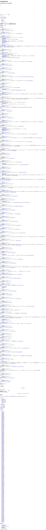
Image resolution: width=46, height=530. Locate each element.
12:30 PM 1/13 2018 (2, 232)
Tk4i (2, 182)
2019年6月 (3, 445)
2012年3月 (3, 506)
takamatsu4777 (3, 239)
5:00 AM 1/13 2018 (4, 89)
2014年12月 (3, 483)
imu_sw (3, 343)
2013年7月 (3, 495)
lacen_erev (3, 54)
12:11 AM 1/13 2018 (4, 40)
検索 (0, 14)
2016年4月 (3, 472)
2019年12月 (3, 441)
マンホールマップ (4, 525)
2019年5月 (3, 446)
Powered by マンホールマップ (3, 529)
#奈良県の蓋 (7, 191)
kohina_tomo (3, 235)
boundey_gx (3, 286)
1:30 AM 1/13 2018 (2, 68)
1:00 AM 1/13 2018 (2, 64)
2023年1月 (3, 415)
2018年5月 (3, 454)
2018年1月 (3, 457)
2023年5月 (3, 412)
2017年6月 (3, 462)
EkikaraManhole (4, 92)
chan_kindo (3, 358)
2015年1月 (3, 482)
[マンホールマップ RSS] (26, 393)
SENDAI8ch (3, 265)
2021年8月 (3, 427)
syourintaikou (3, 227)
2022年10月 (3, 417)
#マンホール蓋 (26, 255)
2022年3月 (3, 422)
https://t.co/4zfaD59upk (7, 381)
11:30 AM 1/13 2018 (2, 205)
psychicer (3, 75)
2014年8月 (3, 486)
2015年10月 (3, 476)
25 (3, 407)
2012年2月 (3, 507)
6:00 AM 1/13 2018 (2, 97)
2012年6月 (3, 504)
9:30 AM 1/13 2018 (2, 144)
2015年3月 (3, 481)
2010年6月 (3, 521)
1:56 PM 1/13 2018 (4, 287)
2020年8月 (3, 435)
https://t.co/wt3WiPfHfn (29, 355)
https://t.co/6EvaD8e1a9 (12, 217)
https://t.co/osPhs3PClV (9, 65)
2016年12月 (3, 466)
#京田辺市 (4, 274)
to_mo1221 (3, 289)
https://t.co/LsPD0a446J (29, 61)
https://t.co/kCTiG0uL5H (25, 164)
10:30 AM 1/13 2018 (2, 171)
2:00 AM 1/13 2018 (2, 72)
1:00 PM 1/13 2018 (2, 258)
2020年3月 (3, 439)
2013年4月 (3, 497)
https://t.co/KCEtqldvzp (9, 302)
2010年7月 (3, 520)
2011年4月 (3, 514)
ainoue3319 (3, 251)
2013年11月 (3, 492)
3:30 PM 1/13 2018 (2, 344)
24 (2, 407)
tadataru (3, 185)
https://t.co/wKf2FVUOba (12, 158)
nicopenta (3, 49)
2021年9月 (3, 426)
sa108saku (3, 136)
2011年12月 (3, 508)
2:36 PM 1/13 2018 (4, 319)
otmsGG (3, 109)
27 (4, 407)
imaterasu (3, 376)
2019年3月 (3, 447)
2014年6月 (3, 487)
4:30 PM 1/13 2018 (2, 377)
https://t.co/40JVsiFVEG (15, 175)
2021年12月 (3, 424)
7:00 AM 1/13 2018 (2, 110)
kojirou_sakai (3, 198)
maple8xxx (3, 231)
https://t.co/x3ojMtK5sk (12, 267)
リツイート (3, 21)
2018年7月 (3, 453)
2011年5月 (3, 513)
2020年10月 (3, 434)
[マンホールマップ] (19, 393)
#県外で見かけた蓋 (2, 191)
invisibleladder (3, 261)
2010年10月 (3, 518)
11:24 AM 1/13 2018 (4, 201)
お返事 (2, 400)
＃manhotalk (21, 164)
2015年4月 (3, 480)
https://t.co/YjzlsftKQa (19, 274)
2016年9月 (3, 468)
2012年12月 (3, 500)
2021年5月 (3, 429)
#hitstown (12, 359)
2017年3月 (3, 464)
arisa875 (3, 71)
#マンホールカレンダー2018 (20, 76)
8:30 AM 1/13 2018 (2, 125)
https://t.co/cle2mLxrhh (18, 240)
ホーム (2, 19)
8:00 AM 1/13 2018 (2, 117)
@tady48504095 (3, 130)
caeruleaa (3, 163)
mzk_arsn (3, 373)
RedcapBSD (3, 208)
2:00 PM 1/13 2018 (2, 290)
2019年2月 (3, 448)
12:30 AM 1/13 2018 (2, 45)
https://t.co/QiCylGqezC (22, 202)
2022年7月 (3, 419)
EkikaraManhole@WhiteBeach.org (13, 396)
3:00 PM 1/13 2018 (2, 326)
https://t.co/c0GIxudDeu (31, 306)
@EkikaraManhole (20, 396)
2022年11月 (3, 416)
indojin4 (3, 113)
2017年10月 (3, 459)
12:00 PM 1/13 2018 (2, 224)
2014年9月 (3, 485)
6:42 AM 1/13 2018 (4, 103)
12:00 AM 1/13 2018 (2, 29)
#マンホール (26, 80)
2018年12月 (3, 449)
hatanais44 (3, 308)
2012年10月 (3, 501)
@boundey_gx (3, 320)
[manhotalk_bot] (2, 28)
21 (0, 407)
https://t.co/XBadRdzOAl (17, 87)
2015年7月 (3, 478)
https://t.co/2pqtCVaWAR (18, 225)
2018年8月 (3, 452)
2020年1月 (3, 440)
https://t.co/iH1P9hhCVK (13, 252)
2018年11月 (3, 450)
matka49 (3, 160)
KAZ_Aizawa (3, 315)
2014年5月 (3, 488)
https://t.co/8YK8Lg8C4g (39, 137)
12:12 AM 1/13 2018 (4, 42)
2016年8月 (3, 469)
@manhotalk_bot (3, 527)
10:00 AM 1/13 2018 (2, 149)
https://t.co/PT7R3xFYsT (18, 278)
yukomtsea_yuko (4, 132)
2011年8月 (3, 511)
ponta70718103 (3, 173)
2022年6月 (3, 420)
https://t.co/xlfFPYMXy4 (15, 221)
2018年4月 (3, 455)
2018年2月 (3, 456)
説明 (5, 391)
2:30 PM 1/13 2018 (2, 305)
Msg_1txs (3, 52)
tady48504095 (3, 127)
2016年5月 (3, 471)
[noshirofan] (2, 105)
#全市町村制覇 (22, 355)
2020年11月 (3, 433)
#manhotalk (1, 94)
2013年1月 (3, 499)
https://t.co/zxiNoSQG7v (21, 366)
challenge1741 (3, 194)
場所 (3, 391)
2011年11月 (3, 509)
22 (1, 407)
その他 (2, 402)
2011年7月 (3, 512)
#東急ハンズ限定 (26, 76)
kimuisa (3, 148)
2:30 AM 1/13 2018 (2, 83)
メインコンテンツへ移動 (3, 17)
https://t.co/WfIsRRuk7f (18, 317)
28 (0, 408)
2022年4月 (3, 421)
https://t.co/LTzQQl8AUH (29, 141)
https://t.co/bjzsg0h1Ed (18, 298)
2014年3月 (3, 489)
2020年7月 (3, 436)
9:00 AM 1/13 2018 (2, 133)
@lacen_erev (3, 57)
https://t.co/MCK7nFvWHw (19, 33)
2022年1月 (3, 423)
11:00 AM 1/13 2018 (2, 178)
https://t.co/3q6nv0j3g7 (10, 187)
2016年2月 (3, 473)
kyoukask (7, 120)
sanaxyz (3, 212)
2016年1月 (3, 474)
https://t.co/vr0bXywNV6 (5, 94)
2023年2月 (3, 414)
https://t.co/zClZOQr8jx (30, 76)
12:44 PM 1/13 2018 (4, 254)
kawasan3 (3, 116)
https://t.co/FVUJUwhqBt (9, 327)
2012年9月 (3, 502)
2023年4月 (3, 413)
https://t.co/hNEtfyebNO (30, 80)
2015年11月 (3, 475)
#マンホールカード (22, 255)
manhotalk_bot (3, 41)
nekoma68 (3, 293)
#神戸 (14, 278)
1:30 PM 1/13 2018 (2, 270)
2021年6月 (3, 428)
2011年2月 (3, 515)
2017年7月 (3, 461)
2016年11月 (3, 467)
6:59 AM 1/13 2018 (2, 106)
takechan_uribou (4, 79)
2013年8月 (3, 494)
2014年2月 (3, 490)
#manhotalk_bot (4, 1)
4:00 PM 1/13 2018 (2, 369)
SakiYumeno (7, 92)
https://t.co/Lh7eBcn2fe (28, 323)
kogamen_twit (3, 380)
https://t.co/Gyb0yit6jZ (8, 168)
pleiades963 (3, 247)
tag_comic (6, 265)
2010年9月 (3, 519)
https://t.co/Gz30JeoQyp (27, 202)
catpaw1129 (3, 140)
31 (2, 408)
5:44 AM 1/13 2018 (2, 93)
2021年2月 (3, 431)
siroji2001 (3, 350)
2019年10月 (3, 442)
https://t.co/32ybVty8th (16, 57)
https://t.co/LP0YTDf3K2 (31, 255)
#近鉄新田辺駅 (10, 274)
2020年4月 (3, 438)
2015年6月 (3, 479)
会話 (2, 20)
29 (1, 408)
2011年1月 (3, 516)
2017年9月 (3, 460)
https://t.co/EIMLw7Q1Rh (13, 150)
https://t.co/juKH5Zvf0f (7, 154)
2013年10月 (3, 493)
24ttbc (2, 361)
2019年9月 (3, 443)
